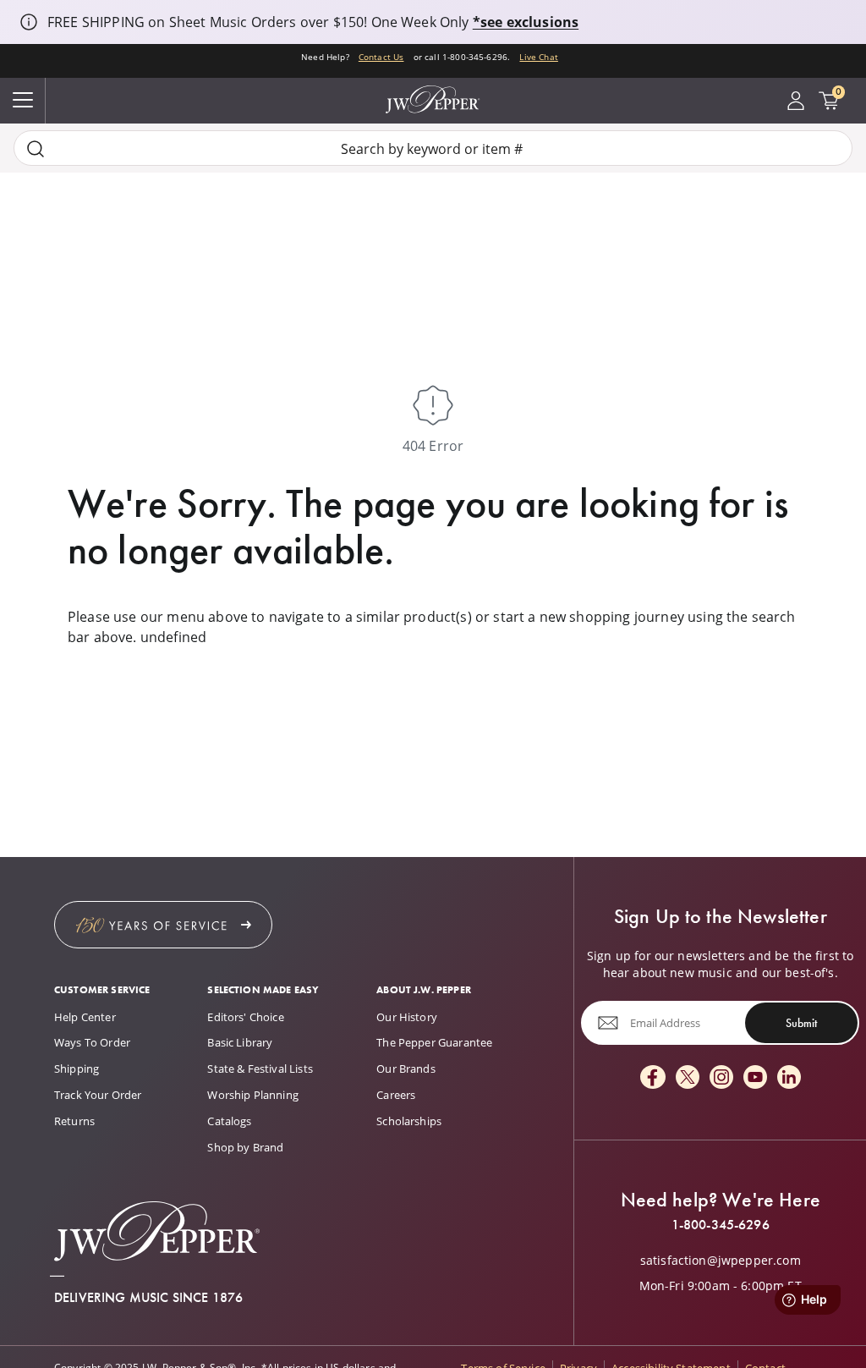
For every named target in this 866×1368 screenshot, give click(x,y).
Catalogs (229, 1121)
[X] (687, 1078)
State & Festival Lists (260, 1068)
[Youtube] (755, 1078)
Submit (801, 1022)
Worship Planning (253, 1094)
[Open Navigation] (23, 101)
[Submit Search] (35, 148)
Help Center (85, 1017)
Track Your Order (98, 1094)
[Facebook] (653, 1078)
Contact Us (381, 57)
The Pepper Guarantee (434, 1042)
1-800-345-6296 (720, 1225)
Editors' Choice (245, 1017)
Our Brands (406, 1068)
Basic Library (239, 1042)
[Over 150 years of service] (163, 924)
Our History (406, 1017)
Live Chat (538, 57)
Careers (395, 1094)
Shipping (76, 1068)
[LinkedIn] (789, 1078)
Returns (74, 1121)
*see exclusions (525, 22)
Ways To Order (92, 1042)
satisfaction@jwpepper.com (720, 1260)
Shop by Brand (245, 1147)
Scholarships (408, 1121)
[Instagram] (721, 1078)
